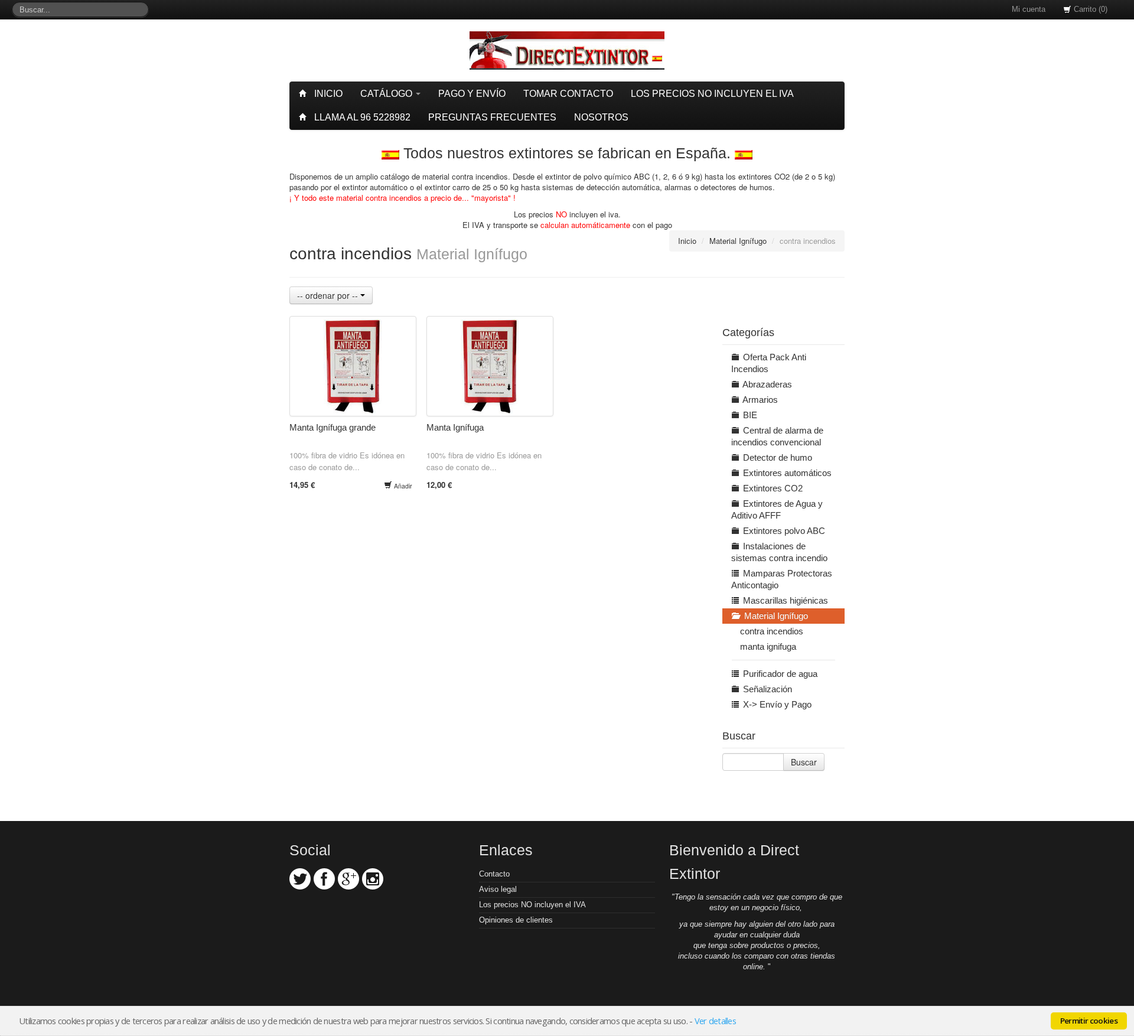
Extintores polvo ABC (783, 531)
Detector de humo (776, 457)
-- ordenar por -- (328, 295)
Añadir (402, 485)
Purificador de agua (779, 674)
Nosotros (601, 117)
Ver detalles (715, 1021)
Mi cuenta (1028, 9)
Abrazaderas (766, 384)
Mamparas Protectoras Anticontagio (781, 579)
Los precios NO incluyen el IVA (532, 904)
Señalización (766, 689)
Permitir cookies (1088, 1020)
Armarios (759, 400)
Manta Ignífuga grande (332, 427)
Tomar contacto (568, 94)
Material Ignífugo (738, 240)
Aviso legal (498, 889)
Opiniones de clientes (516, 920)
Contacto (494, 873)
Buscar (804, 762)
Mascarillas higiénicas (784, 600)
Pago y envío (472, 94)
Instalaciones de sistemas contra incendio (779, 552)
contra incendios (771, 631)
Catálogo (387, 94)
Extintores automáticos (786, 473)
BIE (749, 415)
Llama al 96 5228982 (361, 117)
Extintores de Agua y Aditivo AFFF (777, 509)
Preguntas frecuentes (492, 117)
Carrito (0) (1089, 9)
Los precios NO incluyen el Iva (712, 94)
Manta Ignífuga (455, 427)
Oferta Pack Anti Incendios (768, 363)
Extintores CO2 (772, 488)
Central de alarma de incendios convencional (777, 436)
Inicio (327, 94)
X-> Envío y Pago (776, 704)
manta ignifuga (768, 646)
